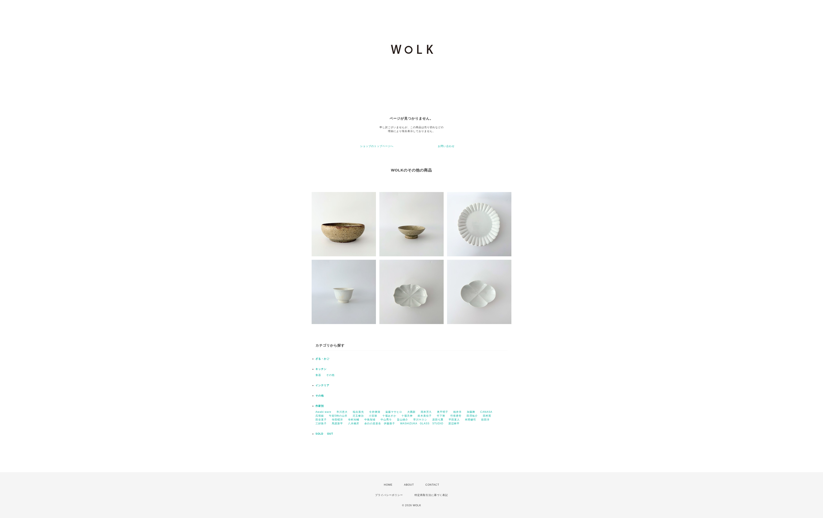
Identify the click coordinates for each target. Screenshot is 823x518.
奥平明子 (442, 411)
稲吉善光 (358, 411)
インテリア (322, 385)
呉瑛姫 (319, 415)
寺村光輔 (353, 419)
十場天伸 (407, 415)
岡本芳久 (426, 411)
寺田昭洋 (337, 419)
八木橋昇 (353, 423)
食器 (318, 375)
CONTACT (432, 484)
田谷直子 (321, 419)
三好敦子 (321, 423)
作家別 (319, 405)
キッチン (321, 369)
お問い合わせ (446, 146)
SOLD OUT (324, 433)
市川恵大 (342, 411)
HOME (388, 484)
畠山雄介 (402, 419)
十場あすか (389, 415)
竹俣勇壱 (455, 415)
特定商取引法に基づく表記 (431, 495)
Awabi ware (323, 411)
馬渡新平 (337, 423)
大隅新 (411, 411)
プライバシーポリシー (389, 495)
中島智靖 (369, 419)
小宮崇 (373, 415)
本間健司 (470, 419)
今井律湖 (374, 411)
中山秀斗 (386, 419)
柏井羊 (457, 411)
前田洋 (485, 419)
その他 (330, 375)
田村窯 (487, 415)
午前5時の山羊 (338, 415)
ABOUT (409, 484)
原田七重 (437, 419)
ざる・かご (322, 358)
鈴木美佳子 (425, 415)
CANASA (486, 411)
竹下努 (441, 415)
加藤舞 (471, 411)
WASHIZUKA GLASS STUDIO (421, 423)
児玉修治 (358, 415)
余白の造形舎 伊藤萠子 (379, 423)
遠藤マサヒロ (393, 411)
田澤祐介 (472, 415)
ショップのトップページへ (376, 146)
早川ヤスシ (420, 419)
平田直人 (454, 419)
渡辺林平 (454, 423)
